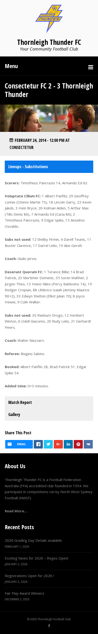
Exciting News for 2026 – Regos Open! (36, 558)
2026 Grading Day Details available (33, 540)
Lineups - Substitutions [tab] (28, 166)
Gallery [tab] (14, 414)
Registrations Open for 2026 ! (29, 575)
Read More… (16, 511)
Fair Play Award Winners (24, 593)
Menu (11, 66)
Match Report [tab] (20, 402)
